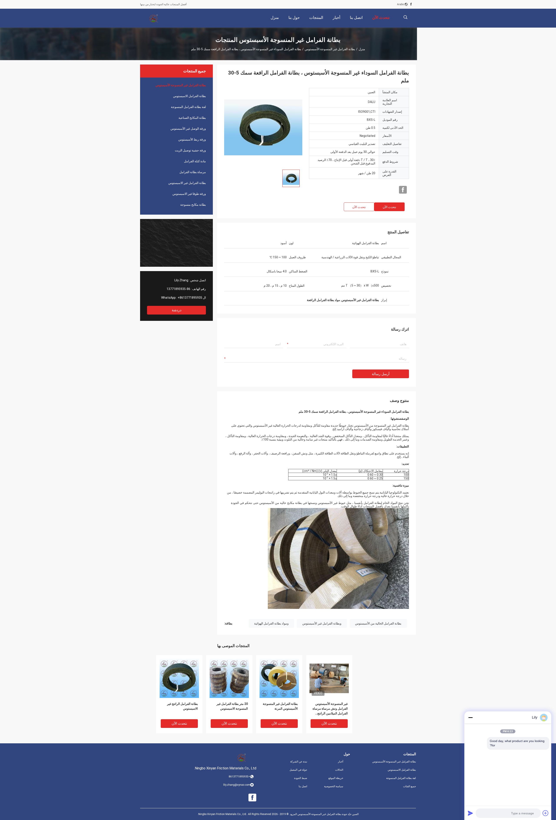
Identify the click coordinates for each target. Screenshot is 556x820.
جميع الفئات (409, 786)
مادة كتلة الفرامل (195, 161)
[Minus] (470, 717)
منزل (362, 49)
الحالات (339, 769)
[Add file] (546, 813)
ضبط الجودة (300, 778)
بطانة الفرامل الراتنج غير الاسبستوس (182, 706)
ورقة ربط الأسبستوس (192, 139)
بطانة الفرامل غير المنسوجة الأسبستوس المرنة (280, 706)
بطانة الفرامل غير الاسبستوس (187, 183)
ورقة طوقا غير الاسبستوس (189, 193)
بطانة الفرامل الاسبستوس (189, 96)
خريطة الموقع (335, 778)
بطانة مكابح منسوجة (193, 204)
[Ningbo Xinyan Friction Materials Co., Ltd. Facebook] (411, 4)
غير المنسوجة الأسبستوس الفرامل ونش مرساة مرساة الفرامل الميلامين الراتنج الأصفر (330, 709)
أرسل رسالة (380, 374)
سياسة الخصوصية (333, 786)
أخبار (340, 761)
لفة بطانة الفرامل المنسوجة (188, 107)
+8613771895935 (190, 297)
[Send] (470, 813)
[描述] (405, 17)
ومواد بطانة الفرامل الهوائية (271, 623)
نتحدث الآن (389, 207)
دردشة (176, 310)
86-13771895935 (178, 289)
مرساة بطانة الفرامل (192, 172)
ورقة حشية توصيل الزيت (190, 150)
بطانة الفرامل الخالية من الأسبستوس (378, 623)
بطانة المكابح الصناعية (192, 117)
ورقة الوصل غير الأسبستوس (188, 128)
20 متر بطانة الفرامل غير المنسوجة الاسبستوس (232, 706)
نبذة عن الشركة (298, 761)
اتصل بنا (303, 786)
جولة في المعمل (298, 769)
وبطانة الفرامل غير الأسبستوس (321, 623)
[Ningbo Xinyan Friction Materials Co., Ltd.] (154, 18)
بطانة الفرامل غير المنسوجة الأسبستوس (330, 49)
